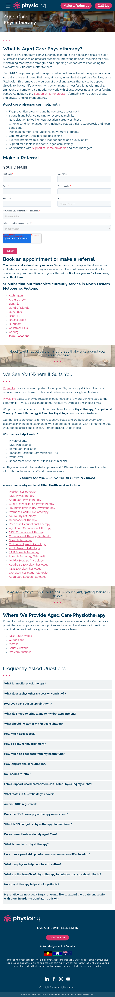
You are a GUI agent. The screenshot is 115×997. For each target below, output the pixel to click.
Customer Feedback (67, 994)
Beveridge (15, 311)
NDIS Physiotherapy (21, 495)
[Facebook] (54, 979)
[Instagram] (61, 979)
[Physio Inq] (29, 5)
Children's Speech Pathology (27, 544)
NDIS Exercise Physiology (25, 568)
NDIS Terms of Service (51, 994)
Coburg (13, 332)
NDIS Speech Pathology (24, 552)
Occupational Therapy (23, 520)
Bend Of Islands (19, 307)
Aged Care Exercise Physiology (28, 564)
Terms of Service (37, 994)
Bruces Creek (17, 319)
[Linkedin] (46, 979)
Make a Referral (76, 5)
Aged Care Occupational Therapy (30, 528)
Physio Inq (9, 388)
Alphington (16, 295)
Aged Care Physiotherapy (25, 499)
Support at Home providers (49, 148)
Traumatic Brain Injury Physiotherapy (32, 507)
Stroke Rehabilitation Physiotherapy (31, 503)
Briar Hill (14, 315)
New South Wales (20, 635)
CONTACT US (57, 937)
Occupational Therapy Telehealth (30, 536)
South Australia (18, 648)
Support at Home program (50, 93)
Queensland (16, 639)
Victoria (13, 643)
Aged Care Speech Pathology (27, 576)
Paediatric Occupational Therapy (29, 524)
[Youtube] (68, 979)
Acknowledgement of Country (84, 994)
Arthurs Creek (17, 299)
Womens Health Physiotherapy (29, 511)
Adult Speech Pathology (24, 548)
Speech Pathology (20, 540)
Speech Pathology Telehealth (28, 556)
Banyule (14, 303)
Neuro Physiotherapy (22, 516)
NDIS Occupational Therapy (26, 532)
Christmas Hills (18, 327)
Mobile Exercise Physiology (26, 560)
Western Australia (20, 652)
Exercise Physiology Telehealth (29, 572)
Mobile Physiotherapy (23, 491)
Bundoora (15, 323)
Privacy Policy (25, 994)
